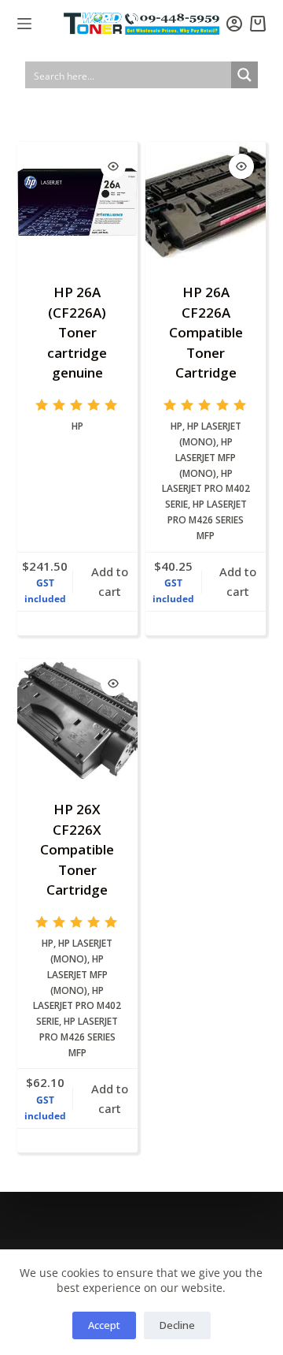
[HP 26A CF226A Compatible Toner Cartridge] (205, 202)
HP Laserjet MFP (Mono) (205, 457)
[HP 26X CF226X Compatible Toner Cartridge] (77, 719)
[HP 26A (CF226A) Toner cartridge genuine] (77, 202)
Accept (104, 1325)
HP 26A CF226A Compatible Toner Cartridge (206, 332)
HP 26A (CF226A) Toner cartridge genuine (77, 332)
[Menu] (24, 24)
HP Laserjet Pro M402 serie (206, 489)
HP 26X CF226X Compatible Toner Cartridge (77, 849)
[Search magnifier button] (244, 74)
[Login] (234, 24)
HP (77, 426)
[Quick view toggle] (113, 166)
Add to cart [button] (109, 581)
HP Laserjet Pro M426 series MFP (207, 519)
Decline (177, 1325)
